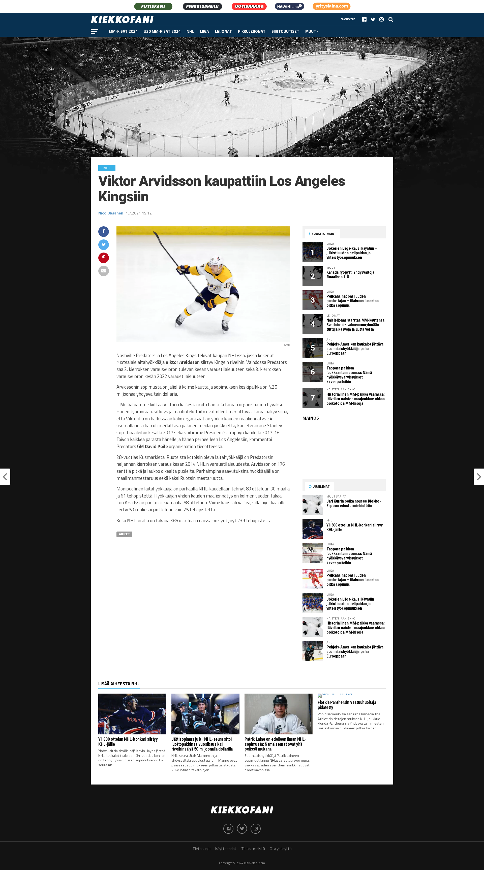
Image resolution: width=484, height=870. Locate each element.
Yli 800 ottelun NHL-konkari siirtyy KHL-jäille (354, 527)
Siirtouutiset (285, 31)
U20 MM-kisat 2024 (162, 31)
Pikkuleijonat (251, 31)
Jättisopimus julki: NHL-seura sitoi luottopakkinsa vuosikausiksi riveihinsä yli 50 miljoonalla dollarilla (202, 744)
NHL (190, 31)
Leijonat (223, 31)
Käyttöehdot (225, 849)
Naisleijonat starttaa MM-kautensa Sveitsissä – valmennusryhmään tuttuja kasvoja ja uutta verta (355, 325)
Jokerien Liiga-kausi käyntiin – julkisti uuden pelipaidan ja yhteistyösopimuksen (351, 253)
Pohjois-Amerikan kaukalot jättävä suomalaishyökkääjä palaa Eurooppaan (354, 349)
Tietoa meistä (253, 849)
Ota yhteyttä (281, 849)
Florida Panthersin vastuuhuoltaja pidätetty (347, 705)
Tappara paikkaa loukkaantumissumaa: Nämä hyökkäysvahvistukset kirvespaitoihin (349, 375)
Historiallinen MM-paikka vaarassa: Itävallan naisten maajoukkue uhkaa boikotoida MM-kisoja (355, 399)
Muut (310, 31)
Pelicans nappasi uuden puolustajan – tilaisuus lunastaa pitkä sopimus (352, 301)
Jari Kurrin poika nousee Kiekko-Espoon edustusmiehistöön (353, 503)
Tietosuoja (201, 849)
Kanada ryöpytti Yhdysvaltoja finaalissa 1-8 (350, 274)
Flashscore (348, 19)
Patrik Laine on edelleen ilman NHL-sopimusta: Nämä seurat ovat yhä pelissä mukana (275, 744)
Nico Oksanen (110, 213)
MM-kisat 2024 (123, 31)
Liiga (204, 31)
